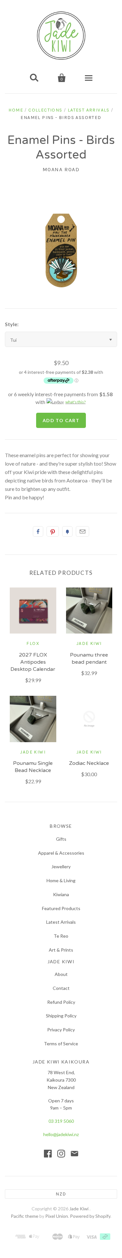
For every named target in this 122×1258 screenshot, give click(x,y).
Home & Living (61, 880)
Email (82, 531)
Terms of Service (61, 1043)
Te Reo (61, 936)
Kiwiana (61, 894)
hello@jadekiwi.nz (61, 1134)
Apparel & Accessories (61, 853)
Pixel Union (56, 1216)
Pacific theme (24, 1216)
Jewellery (61, 866)
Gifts (61, 839)
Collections (45, 110)
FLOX (32, 643)
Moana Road (61, 169)
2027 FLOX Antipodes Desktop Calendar (32, 662)
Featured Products (61, 908)
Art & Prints (61, 950)
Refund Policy (61, 1002)
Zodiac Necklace (89, 763)
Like (38, 531)
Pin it (53, 531)
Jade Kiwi (89, 643)
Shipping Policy (61, 1015)
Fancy (67, 531)
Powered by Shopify (90, 1216)
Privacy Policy (61, 1029)
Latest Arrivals (89, 110)
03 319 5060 (61, 1121)
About (61, 974)
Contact (61, 988)
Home (15, 110)
